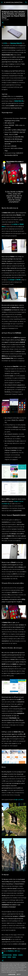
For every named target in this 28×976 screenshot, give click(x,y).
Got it (18, 974)
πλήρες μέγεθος (18, 799)
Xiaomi (14, 957)
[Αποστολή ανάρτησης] (2, 953)
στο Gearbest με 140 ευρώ (13, 951)
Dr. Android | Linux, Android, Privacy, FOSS (15, 2)
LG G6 (5, 43)
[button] (2, 23)
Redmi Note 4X (19, 101)
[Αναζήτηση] (26, 2)
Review (9, 957)
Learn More (11, 974)
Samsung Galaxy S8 (16, 43)
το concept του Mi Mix (14, 279)
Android (4, 957)
